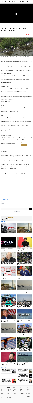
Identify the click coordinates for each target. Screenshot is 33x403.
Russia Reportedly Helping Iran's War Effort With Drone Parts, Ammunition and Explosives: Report (24, 235)
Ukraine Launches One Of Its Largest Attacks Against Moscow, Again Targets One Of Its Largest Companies (24, 249)
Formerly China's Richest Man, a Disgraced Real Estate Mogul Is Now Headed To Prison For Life (24, 320)
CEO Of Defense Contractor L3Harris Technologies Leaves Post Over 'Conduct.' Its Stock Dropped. (8, 249)
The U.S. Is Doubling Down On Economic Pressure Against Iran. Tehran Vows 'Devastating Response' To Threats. (23, 335)
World (1, 389)
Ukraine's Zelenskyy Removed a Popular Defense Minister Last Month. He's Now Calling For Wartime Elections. (8, 363)
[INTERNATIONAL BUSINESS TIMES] (16, 2)
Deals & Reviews (9, 397)
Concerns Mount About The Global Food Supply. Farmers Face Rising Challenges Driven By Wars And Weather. (23, 363)
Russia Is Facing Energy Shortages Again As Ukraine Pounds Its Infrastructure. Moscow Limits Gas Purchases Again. (24, 277)
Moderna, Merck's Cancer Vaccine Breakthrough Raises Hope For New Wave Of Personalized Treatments (8, 277)
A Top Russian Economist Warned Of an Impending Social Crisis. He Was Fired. (23, 380)
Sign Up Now (10, 217)
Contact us (14, 390)
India (20, 390)
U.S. (1, 390)
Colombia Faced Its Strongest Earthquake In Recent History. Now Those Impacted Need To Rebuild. (24, 263)
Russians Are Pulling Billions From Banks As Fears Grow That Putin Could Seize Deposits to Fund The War (8, 235)
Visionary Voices (9, 389)
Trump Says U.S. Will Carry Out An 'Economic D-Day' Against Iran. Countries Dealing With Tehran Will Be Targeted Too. (8, 320)
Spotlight (8, 393)
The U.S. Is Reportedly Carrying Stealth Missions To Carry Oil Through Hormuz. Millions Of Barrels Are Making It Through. (24, 292)
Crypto (1, 397)
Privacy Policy (15, 393)
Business (2, 393)
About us (14, 389)
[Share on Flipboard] (26, 35)
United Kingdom (22, 393)
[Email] (30, 35)
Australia (21, 389)
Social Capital (8, 390)
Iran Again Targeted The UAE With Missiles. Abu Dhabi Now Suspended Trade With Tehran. (24, 306)
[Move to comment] (31, 35)
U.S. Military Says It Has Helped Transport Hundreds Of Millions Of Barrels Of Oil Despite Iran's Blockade (8, 335)
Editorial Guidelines (24, 173)
